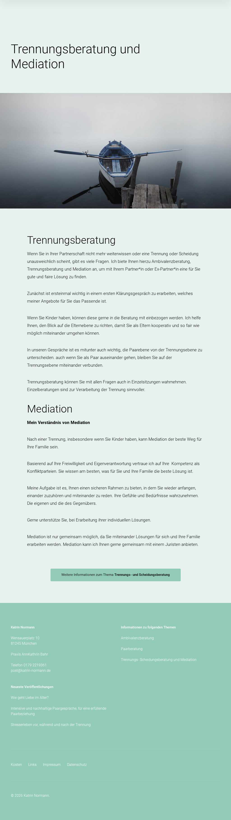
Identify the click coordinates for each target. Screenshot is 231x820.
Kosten (16, 764)
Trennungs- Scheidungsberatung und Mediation (158, 660)
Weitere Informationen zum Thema (115, 575)
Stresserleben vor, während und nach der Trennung (51, 725)
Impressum (52, 764)
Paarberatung (132, 649)
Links (32, 764)
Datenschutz (77, 764)
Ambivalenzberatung (137, 638)
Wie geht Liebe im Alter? (30, 697)
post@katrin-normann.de (31, 670)
